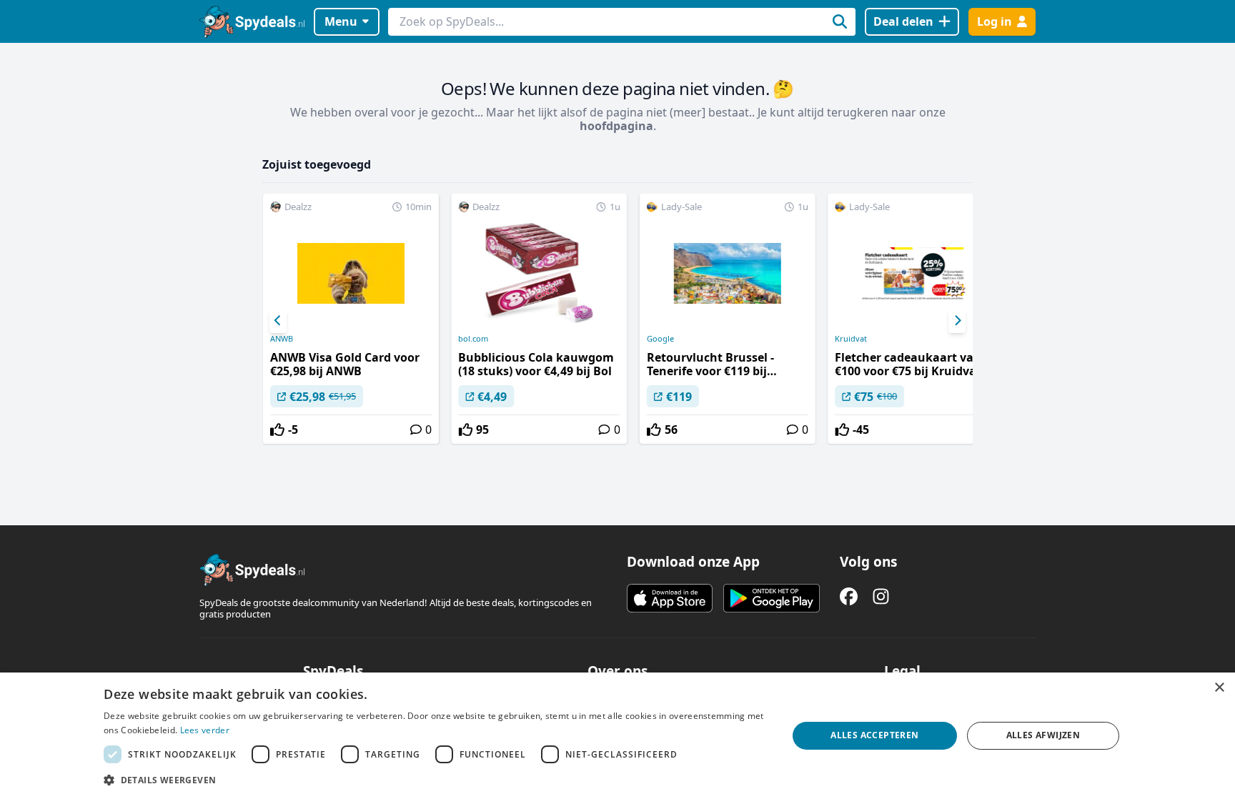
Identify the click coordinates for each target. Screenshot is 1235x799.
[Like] (277, 429)
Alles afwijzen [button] (1043, 735)
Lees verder (204, 730)
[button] (435, 779)
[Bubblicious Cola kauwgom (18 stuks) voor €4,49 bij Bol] (539, 319)
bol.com (473, 339)
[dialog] (617, 736)
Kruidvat (851, 339)
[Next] (957, 321)
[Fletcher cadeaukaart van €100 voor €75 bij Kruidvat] (915, 319)
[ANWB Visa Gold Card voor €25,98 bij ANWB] (351, 319)
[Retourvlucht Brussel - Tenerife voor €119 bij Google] (727, 319)
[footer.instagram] (881, 596)
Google (660, 339)
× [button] (1219, 688)
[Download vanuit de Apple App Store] (670, 598)
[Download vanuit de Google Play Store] (771, 598)
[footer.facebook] (849, 596)
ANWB (281, 339)
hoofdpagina (616, 126)
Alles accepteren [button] (874, 735)
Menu (340, 21)
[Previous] (278, 321)
